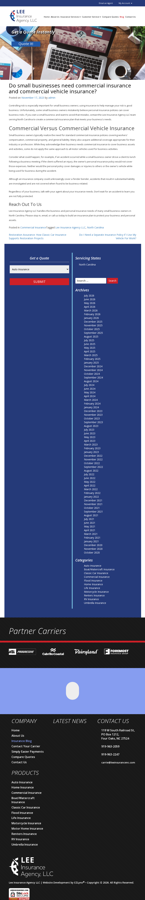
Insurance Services (69, 16)
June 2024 (89, 388)
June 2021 (89, 522)
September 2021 (93, 511)
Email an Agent (106, 3)
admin (51, 97)
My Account (124, 3)
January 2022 (91, 496)
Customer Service (90, 16)
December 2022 (93, 455)
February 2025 (92, 359)
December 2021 (93, 500)
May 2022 (89, 481)
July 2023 (89, 429)
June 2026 (89, 299)
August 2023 (91, 426)
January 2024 (91, 407)
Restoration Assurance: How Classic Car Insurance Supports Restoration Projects (37, 236)
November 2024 (93, 370)
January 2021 (91, 541)
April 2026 (89, 306)
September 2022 (93, 467)
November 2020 (93, 548)
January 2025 (91, 362)
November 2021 (93, 504)
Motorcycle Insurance (96, 591)
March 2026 (91, 310)
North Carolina (95, 227)
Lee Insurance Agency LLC (70, 227)
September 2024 (93, 377)
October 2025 (92, 329)
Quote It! (26, 43)
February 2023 (92, 448)
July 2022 (89, 474)
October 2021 (92, 507)
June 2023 (89, 433)
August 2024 (91, 381)
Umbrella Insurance (95, 603)
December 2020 (93, 545)
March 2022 (91, 489)
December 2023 (93, 411)
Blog (122, 16)
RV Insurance (91, 599)
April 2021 (89, 530)
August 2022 (91, 470)
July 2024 (89, 385)
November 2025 (93, 325)
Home (47, 16)
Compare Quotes (110, 16)
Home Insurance (93, 584)
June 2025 (89, 344)
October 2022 (92, 463)
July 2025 (89, 340)
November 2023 (93, 414)
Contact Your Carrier (25, 746)
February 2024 (92, 403)
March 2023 (91, 444)
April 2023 (89, 440)
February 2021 (92, 537)
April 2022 (89, 485)
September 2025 (93, 332)
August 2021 (91, 515)
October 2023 (92, 418)
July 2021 (89, 519)
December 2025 (93, 321)
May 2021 (89, 526)
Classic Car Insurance (96, 573)
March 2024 (91, 399)
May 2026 (89, 303)
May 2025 (89, 347)
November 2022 (93, 459)
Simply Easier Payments (27, 752)
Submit (39, 281)
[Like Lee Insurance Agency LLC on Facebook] (72, 691)
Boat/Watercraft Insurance (99, 569)
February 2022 (92, 493)
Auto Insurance (92, 565)
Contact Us (130, 16)
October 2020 (92, 552)
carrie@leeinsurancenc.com (118, 762)
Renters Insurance (94, 595)
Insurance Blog (21, 741)
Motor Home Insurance (27, 828)
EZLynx (78, 882)
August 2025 (91, 336)
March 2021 (91, 534)
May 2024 (89, 392)
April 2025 (89, 351)
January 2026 (91, 318)
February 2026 (92, 314)
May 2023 (89, 437)
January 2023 (91, 452)
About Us (55, 16)
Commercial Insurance (33, 227)
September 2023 (93, 422)
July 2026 (89, 295)
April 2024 (89, 396)
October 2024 (92, 373)
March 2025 (91, 355)
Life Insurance (92, 588)
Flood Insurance (93, 580)
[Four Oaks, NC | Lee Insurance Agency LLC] (23, 16)
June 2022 (89, 478)
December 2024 (93, 366)
